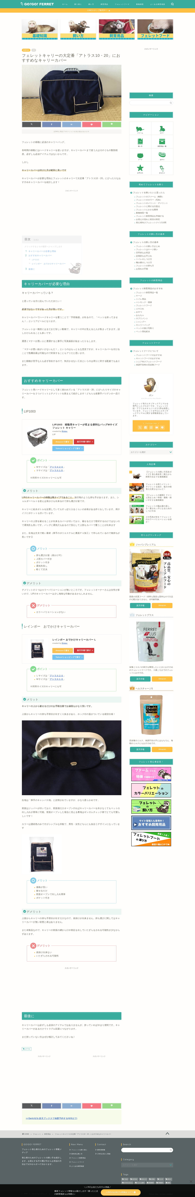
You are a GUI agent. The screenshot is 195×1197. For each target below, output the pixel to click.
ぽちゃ (169, 1179)
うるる (126, 1179)
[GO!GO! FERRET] (37, 5)
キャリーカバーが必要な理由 (42, 251)
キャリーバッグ (143, 325)
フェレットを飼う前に (79, 1150)
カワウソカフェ (128, 1182)
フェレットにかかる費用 (147, 210)
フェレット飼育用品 (78, 1158)
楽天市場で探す (84, 442)
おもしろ (144, 1179)
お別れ (153, 1179)
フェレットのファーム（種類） (150, 197)
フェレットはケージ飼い (147, 249)
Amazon (162, 605)
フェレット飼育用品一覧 (147, 293)
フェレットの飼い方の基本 (146, 242)
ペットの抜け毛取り (145, 328)
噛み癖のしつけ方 (144, 263)
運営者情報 (101, 1150)
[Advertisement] (71, 211)
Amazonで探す (63, 442)
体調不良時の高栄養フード (148, 365)
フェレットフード (122, 4)
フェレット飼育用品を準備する (150, 216)
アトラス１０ (56, 470)
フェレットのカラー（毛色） (149, 200)
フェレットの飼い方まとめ (148, 246)
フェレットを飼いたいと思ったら (149, 192)
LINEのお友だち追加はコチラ (119, 1192)
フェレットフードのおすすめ (149, 355)
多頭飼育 (151, 1182)
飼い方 (91, 4)
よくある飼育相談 (157, 4)
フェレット (37, 1134)
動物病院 (140, 4)
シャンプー (141, 322)
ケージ (139, 296)
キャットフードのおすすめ (148, 358)
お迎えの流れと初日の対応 (148, 219)
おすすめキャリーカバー (40, 255)
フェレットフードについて (146, 351)
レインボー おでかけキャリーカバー (49, 263)
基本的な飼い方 (77, 1154)
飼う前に (78, 4)
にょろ (161, 1179)
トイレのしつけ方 (144, 259)
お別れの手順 (142, 269)
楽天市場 (140, 605)
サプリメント (142, 319)
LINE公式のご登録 (103, 1154)
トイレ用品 (141, 299)
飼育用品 (104, 4)
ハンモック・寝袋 (144, 302)
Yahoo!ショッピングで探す (68, 448)
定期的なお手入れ (144, 256)
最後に (32, 269)
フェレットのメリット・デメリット (152, 203)
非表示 (36, 240)
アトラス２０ (56, 467)
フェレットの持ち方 (145, 266)
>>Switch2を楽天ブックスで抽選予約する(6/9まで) (51, 1118)
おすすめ (27, 1049)
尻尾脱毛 (160, 1182)
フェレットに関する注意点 (148, 206)
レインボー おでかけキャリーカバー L (74, 639)
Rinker (64, 431)
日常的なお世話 (143, 253)
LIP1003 (35, 259)
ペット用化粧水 (143, 332)
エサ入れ (140, 309)
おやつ (139, 312)
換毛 (169, 1182)
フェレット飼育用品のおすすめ (148, 288)
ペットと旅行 (140, 1182)
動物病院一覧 (142, 213)
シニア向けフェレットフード (149, 362)
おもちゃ (140, 315)
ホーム (65, 4)
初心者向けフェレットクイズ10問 (151, 223)
